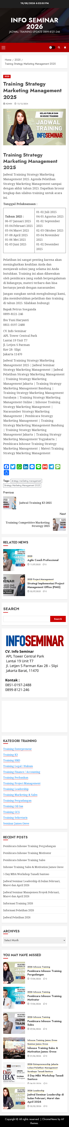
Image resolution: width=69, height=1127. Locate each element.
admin (9, 104)
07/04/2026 (35, 1029)
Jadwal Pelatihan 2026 (16, 917)
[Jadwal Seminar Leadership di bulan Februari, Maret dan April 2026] (14, 1098)
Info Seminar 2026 (34, 23)
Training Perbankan (15, 777)
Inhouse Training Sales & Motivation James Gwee (33, 867)
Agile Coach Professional (42, 560)
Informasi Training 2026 (18, 903)
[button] (3, 47)
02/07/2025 (35, 591)
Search (11, 609)
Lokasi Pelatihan (35, 1068)
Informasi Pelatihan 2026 (18, 910)
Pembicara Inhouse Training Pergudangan (29, 846)
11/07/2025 (35, 564)
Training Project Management (21, 783)
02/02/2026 (35, 1106)
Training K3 (10, 754)
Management (51, 1068)
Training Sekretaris (15, 817)
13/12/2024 (22, 104)
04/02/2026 (35, 1083)
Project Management (43, 579)
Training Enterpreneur (17, 749)
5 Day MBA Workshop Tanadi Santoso (26, 874)
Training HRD (11, 760)
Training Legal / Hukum (18, 766)
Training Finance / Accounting (21, 772)
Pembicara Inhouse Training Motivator (27, 853)
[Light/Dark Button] (52, 47)
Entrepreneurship (41, 1064)
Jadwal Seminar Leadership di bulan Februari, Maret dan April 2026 (45, 1098)
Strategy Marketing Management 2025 (22, 485)
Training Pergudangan (17, 800)
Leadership (38, 1090)
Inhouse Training (41, 967)
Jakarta (54, 1064)
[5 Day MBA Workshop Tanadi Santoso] (14, 1073)
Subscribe (65, 47)
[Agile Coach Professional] (14, 560)
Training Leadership (16, 789)
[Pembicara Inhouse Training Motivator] (14, 998)
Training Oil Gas (13, 806)
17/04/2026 (35, 979)
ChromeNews (49, 1119)
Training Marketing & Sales (20, 795)
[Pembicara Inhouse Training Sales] (14, 1023)
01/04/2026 (35, 1056)
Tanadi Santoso (45, 1071)
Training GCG (11, 812)
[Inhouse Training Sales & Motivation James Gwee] (14, 1048)
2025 (6, 76)
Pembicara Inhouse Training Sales (24, 860)
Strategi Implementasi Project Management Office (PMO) (45, 585)
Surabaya (32, 1071)
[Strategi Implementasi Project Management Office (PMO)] (14, 585)
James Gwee (51, 1040)
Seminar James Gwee (16, 823)
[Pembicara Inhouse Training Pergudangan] (14, 973)
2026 (29, 967)
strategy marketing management (26, 480)
